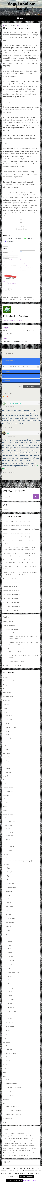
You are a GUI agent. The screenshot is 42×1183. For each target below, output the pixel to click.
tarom (8, 934)
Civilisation (14, 298)
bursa (8, 768)
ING (12, 1143)
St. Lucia (6, 1068)
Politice (5, 854)
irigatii (5, 806)
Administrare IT (8, 681)
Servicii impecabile (9, 1053)
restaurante (10, 922)
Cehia (7, 880)
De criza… (6, 753)
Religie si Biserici (26, 298)
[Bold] (3, 366)
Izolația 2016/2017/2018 (16, 661)
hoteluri (8, 902)
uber (10, 1153)
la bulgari (23, 1143)
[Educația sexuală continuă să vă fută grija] (10, 277)
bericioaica (7, 692)
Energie (8, 772)
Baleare (10, 948)
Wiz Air (8, 1060)
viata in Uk (33, 1153)
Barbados (11, 952)
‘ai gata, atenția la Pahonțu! (20, 521)
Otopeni (33, 1145)
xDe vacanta (10, 945)
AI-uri (7, 734)
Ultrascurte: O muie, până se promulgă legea (9, 262)
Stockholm (17, 1150)
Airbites (8, 802)
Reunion (11, 1003)
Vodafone (15, 1155)
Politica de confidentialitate (12, 665)
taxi (23, 1150)
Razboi (8, 857)
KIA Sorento (10, 1026)
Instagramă (7, 795)
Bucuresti (9, 715)
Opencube (6, 510)
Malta (10, 995)
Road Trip (9, 926)
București (6, 1136)
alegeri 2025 (15, 1133)
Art (4, 689)
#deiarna (6, 1133)
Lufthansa (6, 818)
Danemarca (10, 883)
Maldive (10, 992)
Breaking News (8, 696)
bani (22, 1133)
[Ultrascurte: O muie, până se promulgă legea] (10, 254)
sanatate (6, 1042)
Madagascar (12, 988)
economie (6, 765)
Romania (11, 1007)
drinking (6, 761)
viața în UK (6, 1155)
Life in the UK (32, 1143)
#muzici (5, 677)
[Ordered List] (13, 366)
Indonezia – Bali (13, 972)
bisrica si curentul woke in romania (22, 299)
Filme (5, 780)
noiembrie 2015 (23, 1145)
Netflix (14, 1145)
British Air (6, 700)
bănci (13, 1136)
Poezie (8, 742)
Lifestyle (9, 1049)
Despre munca (11, 887)
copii (4, 1138)
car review (20, 1136)
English (5, 776)
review (5, 1038)
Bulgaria (8, 876)
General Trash (8, 788)
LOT (7, 910)
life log (8, 839)
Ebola (7, 1045)
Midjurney (11, 738)
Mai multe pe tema (29, 1180)
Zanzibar (30, 1155)
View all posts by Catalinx (12, 320)
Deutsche (9, 719)
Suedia (8, 930)
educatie (6, 1141)
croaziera (18, 1138)
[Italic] (6, 366)
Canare (10, 956)
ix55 (16, 1143)
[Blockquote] (18, 366)
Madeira (8, 914)
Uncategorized (8, 1118)
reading (23, 1148)
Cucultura (6, 731)
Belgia (8, 868)
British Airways (11, 872)
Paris (9, 899)
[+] (28, 366)
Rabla (5, 1015)
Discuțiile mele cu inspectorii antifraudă (25, 529)
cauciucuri (9, 1022)
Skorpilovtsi (7, 1150)
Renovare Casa (11, 633)
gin (7, 749)
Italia (9, 980)
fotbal (32, 1141)
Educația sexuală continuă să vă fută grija (9, 284)
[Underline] (8, 366)
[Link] (23, 366)
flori (4, 784)
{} (25, 366)
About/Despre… (8, 621)
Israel (5, 810)
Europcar (9, 891)
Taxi (7, 1056)
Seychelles (12, 1011)
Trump (5, 1153)
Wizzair (22, 1155)
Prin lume (6, 864)
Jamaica (11, 984)
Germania (6, 1143)
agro (12, 846)
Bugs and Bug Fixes (12, 1106)
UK (6, 938)
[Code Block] (20, 366)
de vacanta (28, 1138)
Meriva (8, 1030)
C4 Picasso (7, 704)
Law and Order (8, 814)
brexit (28, 1133)
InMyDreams (10, 906)
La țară (8, 723)
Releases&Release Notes (15, 1114)
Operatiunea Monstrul (11, 629)
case (5, 708)
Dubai (10, 964)
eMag (13, 1141)
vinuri (5, 1122)
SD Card (8, 1091)
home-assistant (11, 1083)
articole (8, 828)
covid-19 (11, 1138)
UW (19, 1153)
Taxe (4, 1072)
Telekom (29, 1150)
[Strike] (11, 366)
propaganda (12, 832)
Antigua (6, 685)
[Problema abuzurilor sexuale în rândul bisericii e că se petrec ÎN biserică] (27, 254)
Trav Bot (6, 1103)
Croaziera (11, 960)
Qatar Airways (10, 918)
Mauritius (11, 999)
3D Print (8, 1079)
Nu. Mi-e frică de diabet (14, 1180)
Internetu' (6, 799)
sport (5, 1064)
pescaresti (9, 791)
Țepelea (6, 1099)
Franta (8, 895)
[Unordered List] (15, 366)
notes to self (7, 825)
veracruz (25, 1153)
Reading (11, 941)
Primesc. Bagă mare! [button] (26, 1176)
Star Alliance (10, 821)
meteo (10, 850)
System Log (10, 1095)
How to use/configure (13, 1110)
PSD (17, 1148)
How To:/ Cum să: (9, 625)
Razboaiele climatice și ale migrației (20, 861)
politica (11, 1148)
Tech (4, 1076)
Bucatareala (10, 836)
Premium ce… (16, 579)
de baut (6, 746)
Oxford (5, 1148)
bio (9, 843)
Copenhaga (30, 1136)
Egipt (10, 968)
